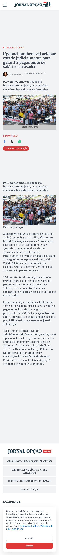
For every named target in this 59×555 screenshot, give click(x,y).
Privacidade (46, 526)
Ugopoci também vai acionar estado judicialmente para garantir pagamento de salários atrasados (29, 60)
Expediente (11, 501)
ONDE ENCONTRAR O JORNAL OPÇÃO (29, 461)
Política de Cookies (29, 526)
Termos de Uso (15, 529)
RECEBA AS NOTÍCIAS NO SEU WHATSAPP (29, 471)
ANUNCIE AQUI (30, 489)
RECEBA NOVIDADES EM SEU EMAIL (29, 481)
